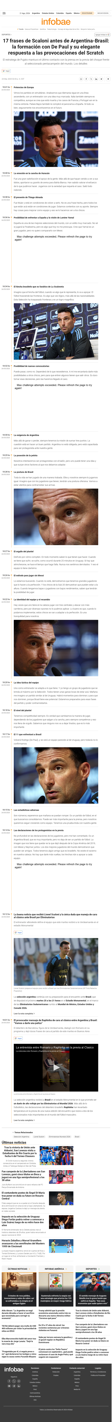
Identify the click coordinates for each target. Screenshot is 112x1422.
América (35, 1372)
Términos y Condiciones (98, 1372)
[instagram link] (19, 1381)
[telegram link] (14, 1386)
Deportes (6, 35)
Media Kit (77, 1389)
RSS (35, 1400)
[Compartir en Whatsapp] (81, 79)
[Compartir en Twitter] (91, 79)
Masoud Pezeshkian (31, 29)
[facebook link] (9, 1381)
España (69, 13)
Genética (43, 29)
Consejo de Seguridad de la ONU (68, 29)
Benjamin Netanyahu (88, 29)
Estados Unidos (48, 13)
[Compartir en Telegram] (101, 79)
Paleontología (52, 29)
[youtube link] (9, 1386)
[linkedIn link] (19, 1386)
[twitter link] (14, 1381)
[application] (56, 1067)
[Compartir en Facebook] (86, 79)
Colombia (60, 13)
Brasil (77, 1137)
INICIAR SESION (102, 13)
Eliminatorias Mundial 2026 (59, 1137)
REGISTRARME (87, 13)
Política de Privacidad (98, 1375)
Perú (35, 1389)
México (77, 13)
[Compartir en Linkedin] (96, 79)
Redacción (56, 1372)
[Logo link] (56, 21)
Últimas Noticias (35, 1396)
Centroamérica (35, 1393)
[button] (4, 13)
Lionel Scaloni (39, 1137)
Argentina (36, 13)
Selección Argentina (21, 1137)
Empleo (56, 1375)
